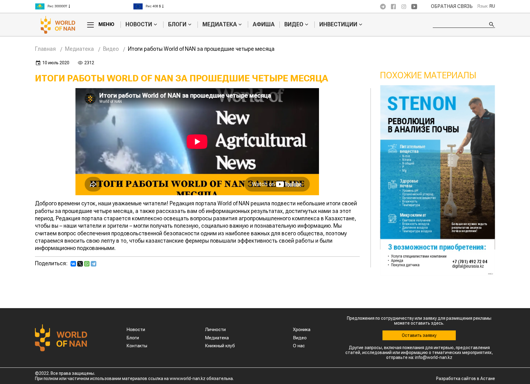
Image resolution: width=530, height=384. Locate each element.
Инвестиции (338, 24)
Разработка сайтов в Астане (465, 378)
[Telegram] (93, 264)
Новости (138, 24)
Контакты (136, 346)
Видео (293, 24)
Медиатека (219, 24)
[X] (80, 264)
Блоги (177, 24)
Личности (215, 329)
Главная (45, 49)
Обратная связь (452, 6)
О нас (299, 346)
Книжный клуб (220, 346)
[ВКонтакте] (73, 264)
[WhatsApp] (87, 264)
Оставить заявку (419, 335)
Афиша (264, 24)
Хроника (301, 329)
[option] (84, 6)
